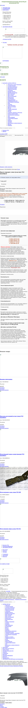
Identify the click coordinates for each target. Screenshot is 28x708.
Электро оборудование (10, 642)
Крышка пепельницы (6, 379)
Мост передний (11, 93)
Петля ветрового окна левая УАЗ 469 (10, 492)
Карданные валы (9, 619)
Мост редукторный (12, 96)
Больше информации (9, 665)
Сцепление (10, 90)
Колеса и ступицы (12, 106)
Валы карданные (11, 99)
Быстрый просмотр (4, 390)
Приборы (10, 120)
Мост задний (11, 95)
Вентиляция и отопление (13, 102)
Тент (9, 116)
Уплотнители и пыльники (13, 114)
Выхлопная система (12, 88)
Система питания (12, 85)
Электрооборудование (13, 118)
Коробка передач (11, 91)
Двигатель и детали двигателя (14, 84)
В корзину (2, 190)
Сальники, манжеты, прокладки (15, 112)
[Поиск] (26, 128)
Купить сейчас (8, 190)
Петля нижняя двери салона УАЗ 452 (10, 528)
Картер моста (11, 97)
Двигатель (7, 605)
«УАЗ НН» (8, 591)
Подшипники (11, 98)
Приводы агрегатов (12, 89)
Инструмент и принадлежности (15, 123)
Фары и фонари (11, 117)
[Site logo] (2, 5)
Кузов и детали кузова (13, 113)
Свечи (9, 119)
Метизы (9, 124)
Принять (21, 665)
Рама (9, 103)
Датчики (10, 121)
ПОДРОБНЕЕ (6, 60)
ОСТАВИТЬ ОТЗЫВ (4, 563)
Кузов (18, 169)
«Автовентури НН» (7, 39)
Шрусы (9, 107)
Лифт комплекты (11, 105)
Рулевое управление (12, 109)
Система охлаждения (12, 86)
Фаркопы (10, 125)
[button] (2, 388)
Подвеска (10, 104)
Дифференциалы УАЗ (12, 100)
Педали (9, 111)
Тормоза (9, 110)
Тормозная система (9, 632)
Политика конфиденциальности (7, 599)
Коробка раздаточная (12, 92)
